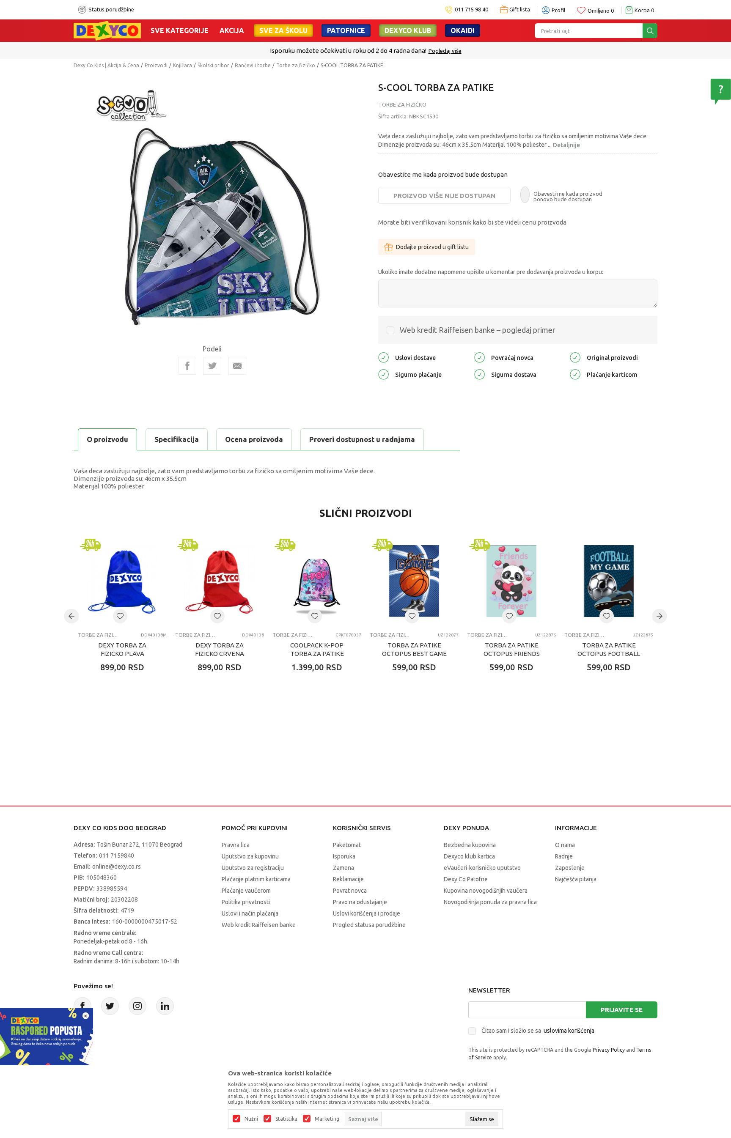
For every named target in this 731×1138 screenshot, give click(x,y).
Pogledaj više (445, 51)
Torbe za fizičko (295, 65)
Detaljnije (566, 145)
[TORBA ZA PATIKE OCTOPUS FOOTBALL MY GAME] (609, 581)
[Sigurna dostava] (479, 374)
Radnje (564, 856)
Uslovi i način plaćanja (250, 913)
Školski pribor (213, 65)
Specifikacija (176, 439)
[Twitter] (110, 1006)
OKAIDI (463, 30)
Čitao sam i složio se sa (537, 1031)
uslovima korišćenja (569, 1030)
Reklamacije (348, 879)
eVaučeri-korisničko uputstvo (482, 867)
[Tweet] (212, 365)
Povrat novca (350, 890)
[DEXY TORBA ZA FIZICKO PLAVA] (122, 581)
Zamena (343, 867)
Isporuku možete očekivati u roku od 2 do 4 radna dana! (348, 50)
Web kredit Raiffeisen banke (259, 924)
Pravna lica (236, 845)
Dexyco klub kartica (469, 856)
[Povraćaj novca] (479, 357)
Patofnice (346, 30)
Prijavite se (622, 1009)
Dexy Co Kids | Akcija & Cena (106, 65)
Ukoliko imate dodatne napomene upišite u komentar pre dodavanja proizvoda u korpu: (490, 272)
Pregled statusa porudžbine (369, 924)
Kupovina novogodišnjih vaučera (486, 890)
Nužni (251, 1119)
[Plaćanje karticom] (575, 374)
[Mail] (237, 365)
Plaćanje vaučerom (246, 890)
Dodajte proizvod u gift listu (432, 247)
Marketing (327, 1119)
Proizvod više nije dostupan (444, 195)
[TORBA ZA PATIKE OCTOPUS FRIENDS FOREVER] (511, 581)
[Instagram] (137, 1006)
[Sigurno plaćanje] (383, 374)
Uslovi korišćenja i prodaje (366, 913)
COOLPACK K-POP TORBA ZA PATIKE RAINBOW (317, 654)
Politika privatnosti (246, 902)
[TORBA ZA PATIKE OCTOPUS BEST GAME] (414, 581)
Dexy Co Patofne (466, 879)
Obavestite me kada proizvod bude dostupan (443, 174)
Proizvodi (156, 65)
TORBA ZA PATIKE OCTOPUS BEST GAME (414, 649)
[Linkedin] (165, 1006)
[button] (120, 616)
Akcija (232, 30)
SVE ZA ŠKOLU (283, 30)
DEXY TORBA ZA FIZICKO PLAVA (122, 649)
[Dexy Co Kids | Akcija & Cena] (107, 30)
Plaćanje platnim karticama (256, 879)
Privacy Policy (609, 1050)
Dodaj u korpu (127, 716)
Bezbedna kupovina (470, 845)
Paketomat (347, 845)
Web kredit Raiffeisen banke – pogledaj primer (477, 330)
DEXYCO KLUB (408, 30)
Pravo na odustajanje (360, 902)
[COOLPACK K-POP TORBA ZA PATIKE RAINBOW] (317, 581)
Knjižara (182, 65)
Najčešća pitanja (575, 879)
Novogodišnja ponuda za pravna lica (490, 902)
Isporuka (344, 856)
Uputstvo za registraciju (253, 867)
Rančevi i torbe (253, 65)
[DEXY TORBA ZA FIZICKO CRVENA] (220, 581)
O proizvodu (107, 439)
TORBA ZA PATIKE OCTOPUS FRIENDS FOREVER (512, 654)
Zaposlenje (570, 867)
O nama (565, 845)
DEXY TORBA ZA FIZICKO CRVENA (219, 649)
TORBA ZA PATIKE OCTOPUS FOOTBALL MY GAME (608, 654)
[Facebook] (187, 365)
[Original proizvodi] (575, 357)
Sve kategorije (180, 30)
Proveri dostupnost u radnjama (362, 439)
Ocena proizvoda (254, 439)
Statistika (286, 1119)
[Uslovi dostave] (383, 357)
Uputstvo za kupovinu (250, 856)
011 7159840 (116, 855)
